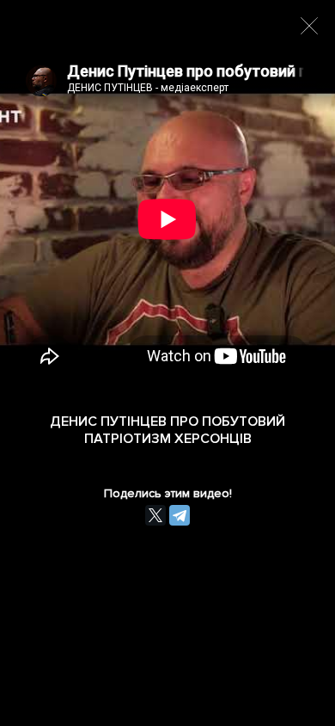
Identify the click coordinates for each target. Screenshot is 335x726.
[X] (155, 515)
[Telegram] (179, 515)
